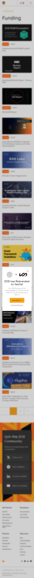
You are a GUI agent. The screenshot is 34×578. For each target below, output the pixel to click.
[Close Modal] (27, 271)
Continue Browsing (17, 305)
